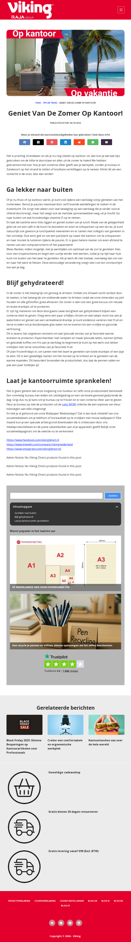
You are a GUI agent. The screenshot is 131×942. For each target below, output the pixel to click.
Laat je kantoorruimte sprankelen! (32, 521)
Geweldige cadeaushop (64, 772)
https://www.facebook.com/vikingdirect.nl (32, 440)
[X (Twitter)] (38, 142)
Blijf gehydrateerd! (24, 517)
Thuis (38, 102)
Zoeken (112, 495)
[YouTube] (70, 923)
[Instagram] (61, 923)
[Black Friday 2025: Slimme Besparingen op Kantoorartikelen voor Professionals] (24, 725)
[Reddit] (79, 142)
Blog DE (118, 901)
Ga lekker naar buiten (25, 513)
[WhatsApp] (92, 142)
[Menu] (121, 9)
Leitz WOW (69, 404)
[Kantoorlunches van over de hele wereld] (106, 725)
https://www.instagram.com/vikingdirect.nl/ (33, 449)
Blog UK (92, 901)
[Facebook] (24, 142)
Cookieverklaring (45, 901)
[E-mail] (106, 142)
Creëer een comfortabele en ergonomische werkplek (65, 744)
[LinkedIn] (65, 142)
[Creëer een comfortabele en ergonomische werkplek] (65, 725)
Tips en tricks (50, 102)
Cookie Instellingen (72, 901)
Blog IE (105, 901)
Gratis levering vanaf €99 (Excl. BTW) (73, 851)
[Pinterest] (51, 142)
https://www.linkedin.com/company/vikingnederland (39, 444)
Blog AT (65, 905)
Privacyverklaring (19, 901)
